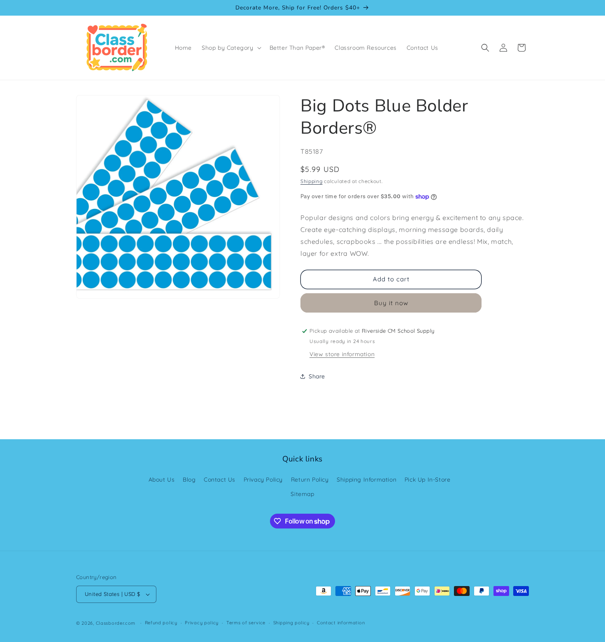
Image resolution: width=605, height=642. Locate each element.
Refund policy (161, 623)
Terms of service (245, 623)
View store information (342, 354)
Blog (189, 479)
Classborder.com (116, 623)
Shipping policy (291, 623)
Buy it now (391, 303)
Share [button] (317, 376)
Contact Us (219, 479)
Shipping (311, 181)
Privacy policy (202, 623)
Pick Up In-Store (428, 479)
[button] (231, 47)
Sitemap (302, 494)
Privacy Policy (263, 479)
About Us (162, 479)
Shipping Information (366, 479)
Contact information (341, 623)
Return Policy (310, 479)
